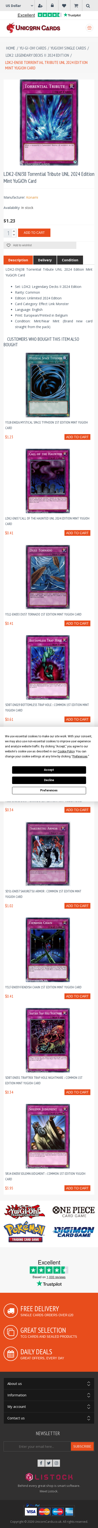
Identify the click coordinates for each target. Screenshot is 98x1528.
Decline (49, 780)
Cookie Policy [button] (66, 751)
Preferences (49, 790)
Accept (49, 770)
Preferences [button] (80, 756)
